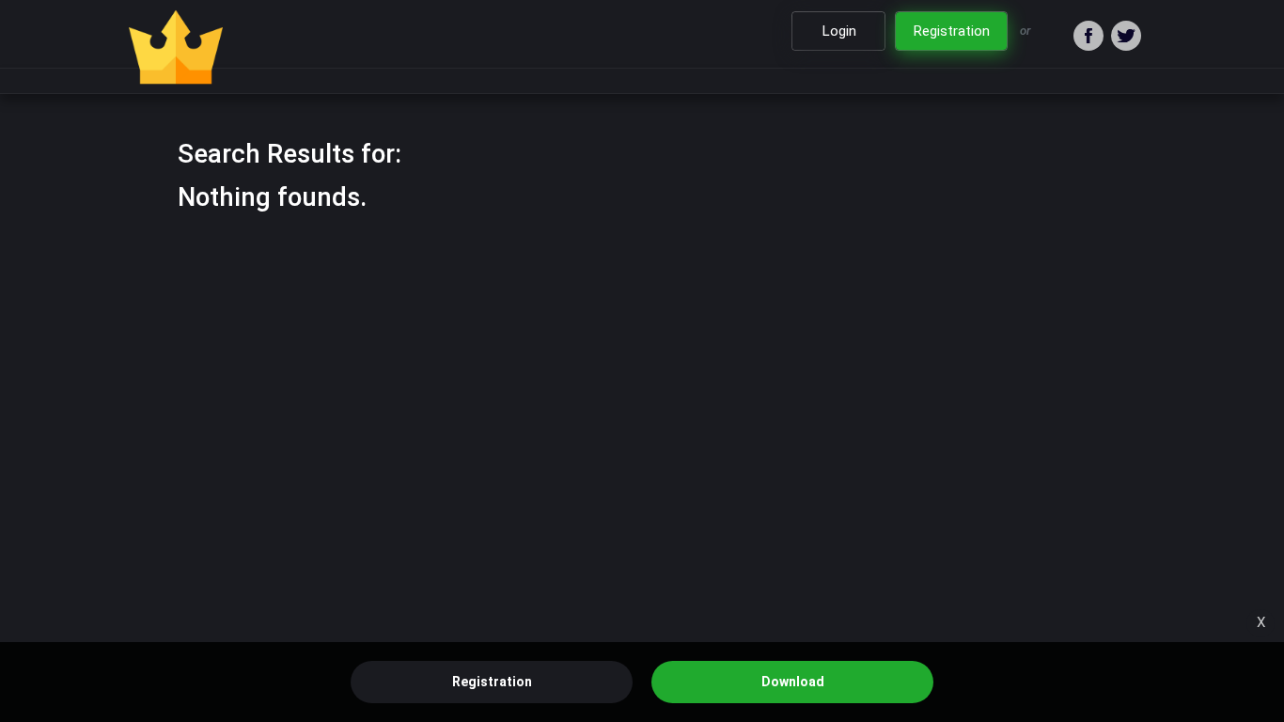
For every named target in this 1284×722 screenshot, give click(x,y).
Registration (492, 681)
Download (792, 681)
